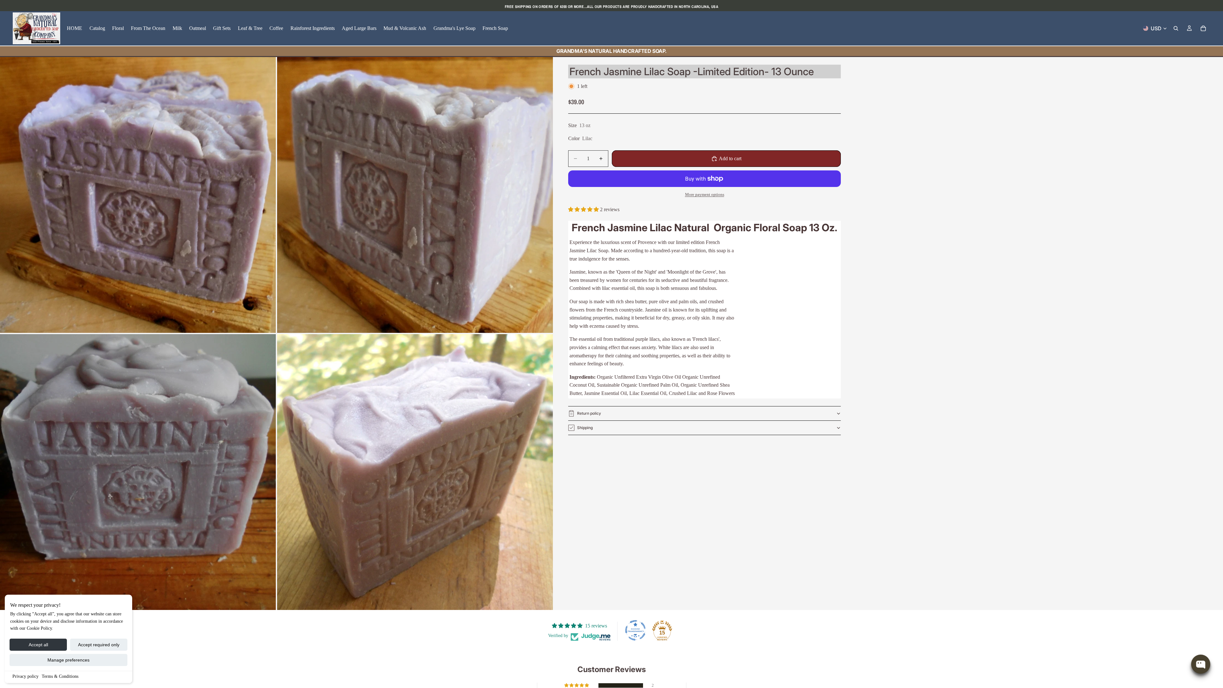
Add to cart (730, 158)
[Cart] (1203, 28)
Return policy (589, 413)
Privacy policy (25, 676)
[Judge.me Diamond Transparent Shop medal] (635, 630)
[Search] (1176, 28)
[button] (584, 209)
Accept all (38, 644)
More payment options (704, 194)
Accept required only (98, 644)
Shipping (585, 427)
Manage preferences (68, 660)
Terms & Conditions (60, 676)
